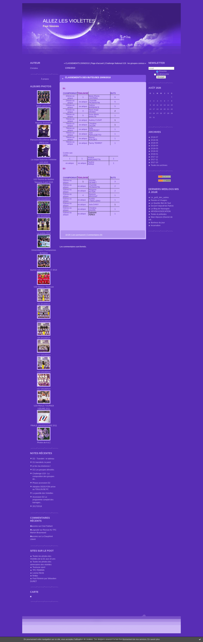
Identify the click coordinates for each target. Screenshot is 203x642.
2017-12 (154, 157)
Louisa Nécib (38, 573)
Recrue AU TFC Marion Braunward (43, 531)
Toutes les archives (159, 165)
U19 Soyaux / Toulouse (44, 287)
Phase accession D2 (41, 483)
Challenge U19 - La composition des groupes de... (43, 476)
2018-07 (154, 137)
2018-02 (154, 151)
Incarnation (155, 225)
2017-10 (154, 162)
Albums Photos (40, 86)
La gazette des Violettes (43, 493)
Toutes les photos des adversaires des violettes (41, 563)
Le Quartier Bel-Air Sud (161, 203)
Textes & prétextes (159, 214)
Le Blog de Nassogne (160, 209)
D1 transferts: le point (42, 462)
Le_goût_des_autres (160, 197)
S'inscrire (163, 71)
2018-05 (154, 143)
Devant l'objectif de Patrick (162, 206)
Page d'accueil (97, 63)
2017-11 (154, 159)
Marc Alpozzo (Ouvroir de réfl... (160, 218)
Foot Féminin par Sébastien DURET (43, 579)
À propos (45, 79)
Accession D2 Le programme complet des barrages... (43, 499)
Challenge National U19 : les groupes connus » (125, 63)
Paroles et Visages (159, 200)
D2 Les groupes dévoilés (43, 470)
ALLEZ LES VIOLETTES (69, 20)
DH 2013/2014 (43, 338)
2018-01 (154, 154)
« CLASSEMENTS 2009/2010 (77, 63)
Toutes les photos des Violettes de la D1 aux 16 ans (42, 557)
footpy (35, 576)
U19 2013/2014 (43, 321)
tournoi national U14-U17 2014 (43, 270)
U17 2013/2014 (43, 355)
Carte (34, 592)
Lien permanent (78, 235)
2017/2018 (37, 506)
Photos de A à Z (43, 442)
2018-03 (154, 148)
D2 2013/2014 (44, 304)
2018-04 (154, 146)
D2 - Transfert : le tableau (43, 459)
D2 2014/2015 (44, 216)
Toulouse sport (39, 567)
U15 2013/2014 (43, 372)
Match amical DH (43, 106)
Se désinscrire (163, 74)
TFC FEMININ (38, 570)
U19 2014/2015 (43, 199)
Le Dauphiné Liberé (41, 537)
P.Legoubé (34, 530)
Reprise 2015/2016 (43, 123)
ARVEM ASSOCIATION (161, 211)
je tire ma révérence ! (42, 466)
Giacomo (34, 526)
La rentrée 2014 (44, 233)
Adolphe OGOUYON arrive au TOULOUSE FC (44, 488)
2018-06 (154, 140)
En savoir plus (153, 639)
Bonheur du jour (158, 222)
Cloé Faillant (47, 526)
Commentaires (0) (94, 235)
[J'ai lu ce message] (200, 639)
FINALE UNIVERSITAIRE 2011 (44, 425)
